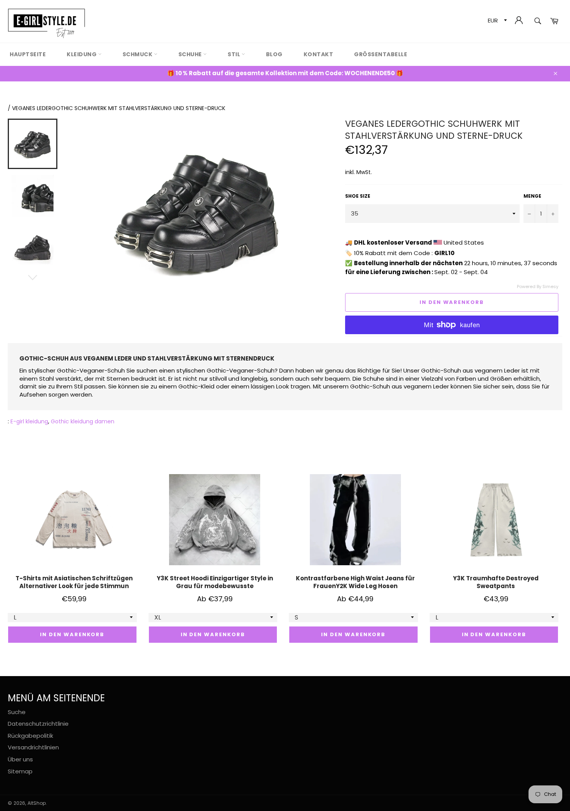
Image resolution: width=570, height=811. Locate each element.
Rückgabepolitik (30, 736)
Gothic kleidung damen (82, 421)
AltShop (37, 803)
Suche (17, 712)
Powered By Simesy (537, 287)
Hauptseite (28, 54)
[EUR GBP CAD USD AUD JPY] (496, 21)
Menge (532, 196)
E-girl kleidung (29, 421)
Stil (235, 54)
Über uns (20, 759)
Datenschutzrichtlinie (38, 724)
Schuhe (191, 54)
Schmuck (138, 54)
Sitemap (20, 771)
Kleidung (82, 54)
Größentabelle (380, 54)
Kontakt (318, 54)
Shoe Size (357, 196)
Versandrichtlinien (33, 747)
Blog (274, 54)
